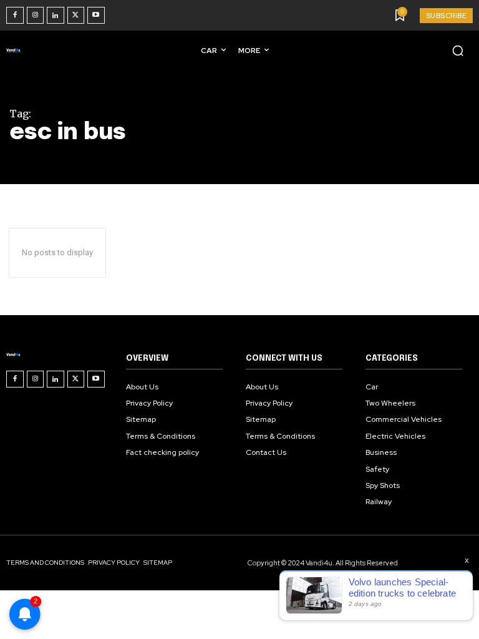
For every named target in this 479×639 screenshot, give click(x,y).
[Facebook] (15, 15)
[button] (458, 51)
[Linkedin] (55, 15)
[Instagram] (35, 15)
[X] (76, 15)
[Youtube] (96, 15)
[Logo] (16, 50)
